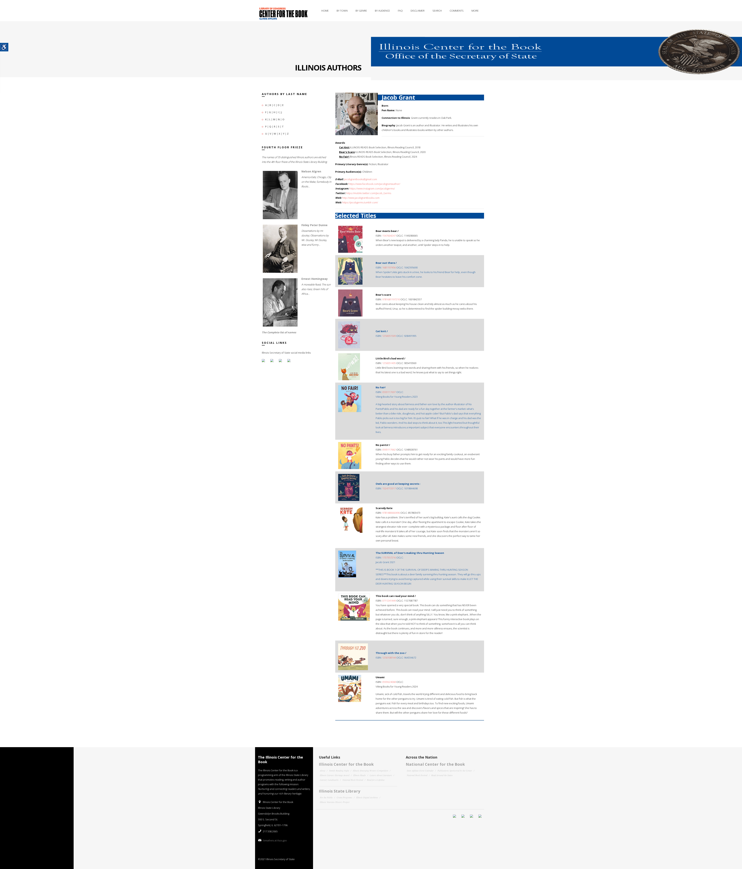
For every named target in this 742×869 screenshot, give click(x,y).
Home (325, 10)
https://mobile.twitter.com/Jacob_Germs (368, 193)
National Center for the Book (435, 764)
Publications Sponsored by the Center (454, 770)
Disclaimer (418, 10)
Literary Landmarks (329, 779)
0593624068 (389, 682)
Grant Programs (344, 797)
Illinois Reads (359, 775)
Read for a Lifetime (376, 779)
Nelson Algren (311, 171)
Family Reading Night (339, 770)
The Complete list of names (279, 332)
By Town (342, 10)
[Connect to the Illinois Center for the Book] (556, 48)
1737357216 (389, 557)
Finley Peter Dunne (314, 225)
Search (437, 10)
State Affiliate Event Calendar (420, 770)
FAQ (400, 10)
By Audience (382, 10)
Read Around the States (442, 775)
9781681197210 (391, 299)
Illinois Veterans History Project (334, 802)
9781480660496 (391, 512)
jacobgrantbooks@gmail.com (360, 179)
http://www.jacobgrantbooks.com (361, 197)
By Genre (361, 10)
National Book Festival (352, 779)
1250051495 (389, 363)
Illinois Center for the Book (346, 764)
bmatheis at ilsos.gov (275, 840)
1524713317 (389, 488)
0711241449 (389, 600)
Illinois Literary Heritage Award (334, 775)
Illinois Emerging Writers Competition (370, 770)
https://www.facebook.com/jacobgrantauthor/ (374, 184)
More (475, 10)
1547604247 (389, 235)
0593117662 (389, 449)
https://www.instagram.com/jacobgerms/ (372, 188)
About (322, 770)
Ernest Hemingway (314, 279)
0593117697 (389, 392)
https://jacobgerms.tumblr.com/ (360, 202)
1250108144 (389, 657)
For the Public (326, 797)
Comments (457, 10)
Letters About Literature (381, 775)
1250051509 (389, 336)
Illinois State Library (339, 791)
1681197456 (389, 267)
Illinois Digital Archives (367, 797)
